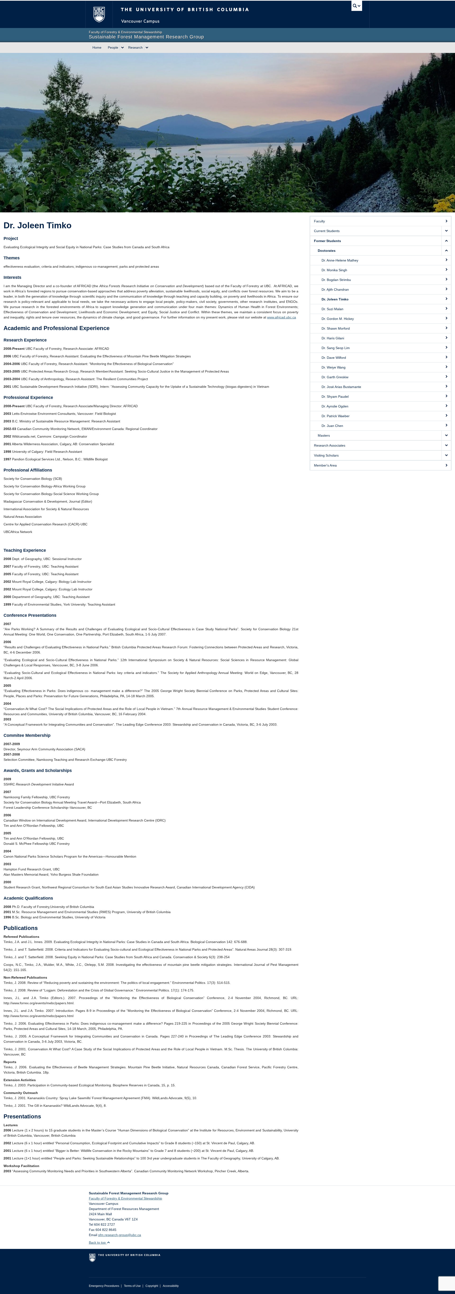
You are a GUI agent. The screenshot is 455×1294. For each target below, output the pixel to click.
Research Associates (329, 445)
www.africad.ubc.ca (281, 317)
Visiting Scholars (326, 455)
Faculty (319, 221)
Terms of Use (132, 1286)
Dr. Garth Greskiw (335, 377)
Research (135, 47)
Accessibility (171, 1286)
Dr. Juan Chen (332, 426)
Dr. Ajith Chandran (335, 289)
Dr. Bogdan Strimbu (336, 280)
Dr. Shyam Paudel (335, 396)
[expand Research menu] (147, 47)
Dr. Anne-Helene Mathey (340, 260)
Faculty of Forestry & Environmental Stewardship (125, 1198)
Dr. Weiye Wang (334, 367)
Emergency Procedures (104, 1286)
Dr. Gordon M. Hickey (338, 319)
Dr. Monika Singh (334, 270)
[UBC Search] (356, 6)
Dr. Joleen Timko (335, 299)
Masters (324, 435)
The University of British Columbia (99, 14)
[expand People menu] (122, 47)
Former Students (327, 241)
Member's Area (325, 465)
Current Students (327, 231)
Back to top (98, 1242)
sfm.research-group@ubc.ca (119, 1235)
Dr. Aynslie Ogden (335, 406)
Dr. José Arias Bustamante (341, 387)
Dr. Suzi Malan (332, 309)
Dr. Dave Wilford (334, 358)
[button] (446, 231)
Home (96, 47)
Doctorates (327, 250)
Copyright (152, 1286)
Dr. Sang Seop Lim (336, 348)
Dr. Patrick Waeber (336, 416)
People (113, 47)
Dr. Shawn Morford (336, 328)
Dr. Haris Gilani (333, 338)
